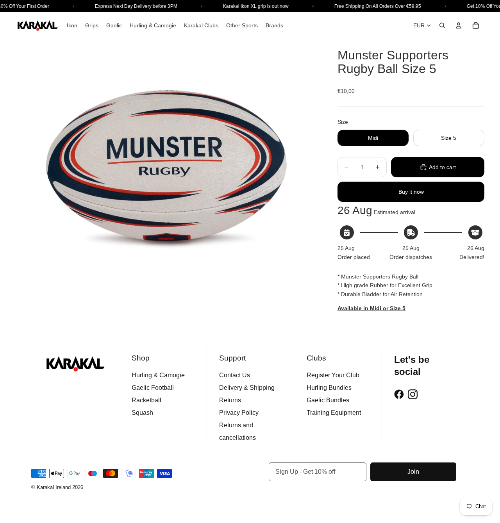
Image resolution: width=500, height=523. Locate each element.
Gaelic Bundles (328, 400)
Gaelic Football (153, 387)
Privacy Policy (239, 412)
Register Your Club (333, 375)
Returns (230, 400)
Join (413, 471)
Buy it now (411, 192)
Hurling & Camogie (158, 375)
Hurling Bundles (329, 387)
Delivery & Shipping (247, 387)
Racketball (146, 400)
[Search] (442, 25)
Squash (142, 412)
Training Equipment (334, 412)
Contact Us (234, 375)
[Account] (458, 25)
